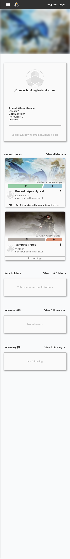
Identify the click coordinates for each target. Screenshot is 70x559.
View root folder (53, 273)
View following (53, 347)
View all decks (54, 154)
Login (62, 4)
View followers (53, 310)
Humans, (39, 204)
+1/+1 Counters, (24, 204)
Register (52, 4)
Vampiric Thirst (25, 244)
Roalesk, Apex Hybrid (29, 191)
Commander (22, 195)
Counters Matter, (55, 204)
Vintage (19, 248)
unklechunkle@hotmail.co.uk (36, 90)
